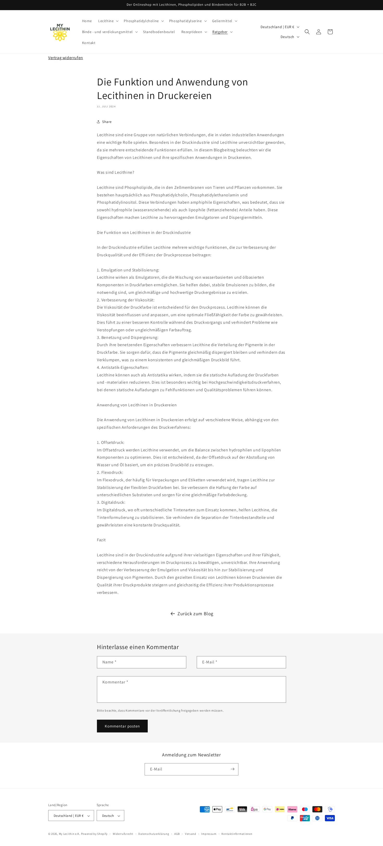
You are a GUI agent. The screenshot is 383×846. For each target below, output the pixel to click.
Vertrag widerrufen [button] (65, 57)
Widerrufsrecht (123, 834)
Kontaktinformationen (236, 834)
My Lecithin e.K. (69, 834)
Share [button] (107, 121)
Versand (190, 834)
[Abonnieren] (232, 769)
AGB (177, 834)
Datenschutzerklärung (153, 834)
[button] (108, 20)
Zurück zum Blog (195, 614)
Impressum (208, 834)
